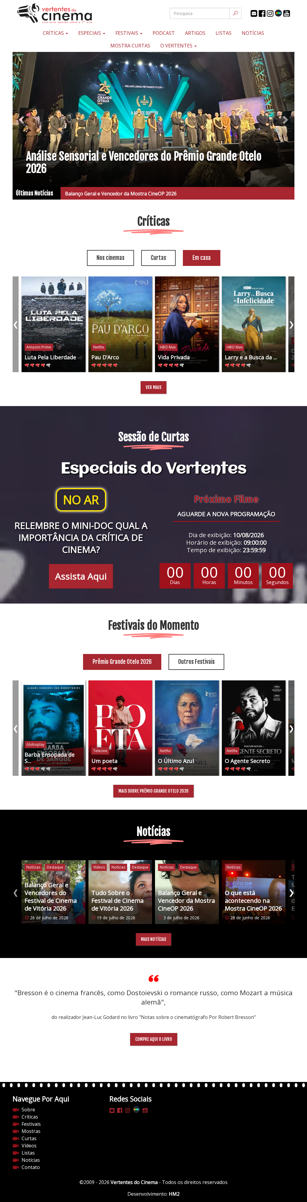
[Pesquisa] (235, 13)
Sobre (28, 1109)
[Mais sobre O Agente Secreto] (254, 728)
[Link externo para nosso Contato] (254, 13)
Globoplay (35, 744)
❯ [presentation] (291, 324)
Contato (31, 1167)
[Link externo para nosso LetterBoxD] (278, 13)
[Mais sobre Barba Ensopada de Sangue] (53, 728)
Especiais (90, 33)
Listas (223, 33)
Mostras (31, 1131)
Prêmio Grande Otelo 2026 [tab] (122, 661)
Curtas (29, 1138)
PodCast (164, 33)
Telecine (100, 750)
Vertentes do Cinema (134, 1182)
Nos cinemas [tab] (110, 257)
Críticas (54, 33)
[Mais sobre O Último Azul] (187, 728)
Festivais (127, 33)
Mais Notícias (153, 939)
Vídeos (29, 1145)
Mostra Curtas (130, 45)
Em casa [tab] (201, 257)
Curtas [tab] (158, 257)
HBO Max (168, 347)
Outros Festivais (196, 661)
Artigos (195, 33)
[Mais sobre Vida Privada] (187, 324)
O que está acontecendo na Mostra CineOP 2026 (115, 193)
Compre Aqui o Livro (153, 1039)
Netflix (98, 347)
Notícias (253, 33)
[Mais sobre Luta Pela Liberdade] (53, 324)
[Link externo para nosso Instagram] (270, 13)
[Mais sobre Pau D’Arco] (120, 324)
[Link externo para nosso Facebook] (262, 13)
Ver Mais (153, 387)
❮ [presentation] (16, 324)
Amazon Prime (38, 347)
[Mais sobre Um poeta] (120, 728)
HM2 (174, 1194)
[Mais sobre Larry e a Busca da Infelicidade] (254, 324)
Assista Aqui (81, 576)
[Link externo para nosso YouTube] (286, 13)
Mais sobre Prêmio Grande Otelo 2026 (153, 791)
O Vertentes (177, 45)
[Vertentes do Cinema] (59, 13)
